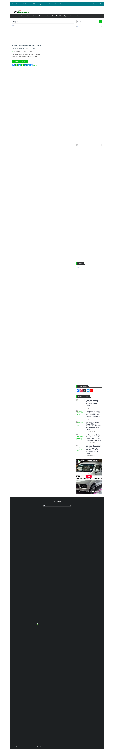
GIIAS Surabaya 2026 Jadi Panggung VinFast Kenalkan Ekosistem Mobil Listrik (93, 449)
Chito (24, 51)
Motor (28, 16)
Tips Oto (58, 16)
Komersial (42, 16)
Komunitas (50, 16)
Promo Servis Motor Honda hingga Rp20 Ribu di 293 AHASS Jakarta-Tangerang (93, 413)
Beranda (16, 16)
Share (35, 65)
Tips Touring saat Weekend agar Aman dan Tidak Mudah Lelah (41, 4)
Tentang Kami (81, 16)
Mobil (22, 16)
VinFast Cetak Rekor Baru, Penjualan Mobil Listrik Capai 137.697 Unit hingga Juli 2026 (93, 437)
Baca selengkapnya (20, 61)
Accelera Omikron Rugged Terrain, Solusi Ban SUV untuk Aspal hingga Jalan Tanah (93, 425)
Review (72, 16)
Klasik (35, 16)
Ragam (66, 16)
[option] (44, 4)
